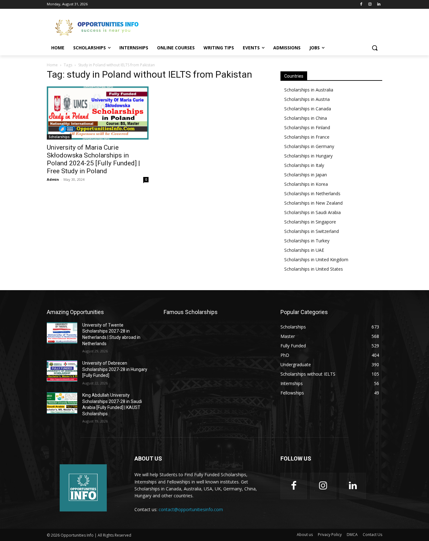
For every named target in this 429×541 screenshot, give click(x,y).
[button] (374, 47)
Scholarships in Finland (307, 127)
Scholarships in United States (313, 269)
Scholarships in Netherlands (312, 193)
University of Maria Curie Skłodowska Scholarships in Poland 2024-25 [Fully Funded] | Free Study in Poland (93, 159)
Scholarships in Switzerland (311, 231)
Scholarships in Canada (307, 109)
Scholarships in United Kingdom (316, 259)
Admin (53, 179)
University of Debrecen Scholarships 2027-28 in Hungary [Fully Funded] (114, 369)
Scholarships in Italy (304, 165)
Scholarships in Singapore (310, 222)
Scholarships (59, 137)
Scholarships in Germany (309, 146)
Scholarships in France (306, 137)
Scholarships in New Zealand (313, 203)
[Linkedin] (378, 4)
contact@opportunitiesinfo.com (191, 509)
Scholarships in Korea (306, 184)
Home (52, 65)
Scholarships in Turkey (306, 241)
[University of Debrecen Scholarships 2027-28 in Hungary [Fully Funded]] (62, 371)
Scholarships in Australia (308, 90)
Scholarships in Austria (307, 99)
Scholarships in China (305, 118)
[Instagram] (369, 4)
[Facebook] (361, 4)
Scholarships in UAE (304, 250)
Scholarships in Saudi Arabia (312, 212)
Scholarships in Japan (305, 175)
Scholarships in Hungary (308, 156)
